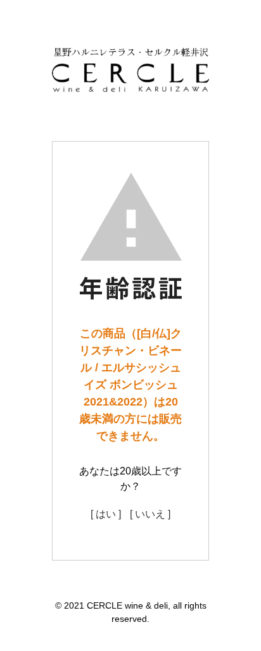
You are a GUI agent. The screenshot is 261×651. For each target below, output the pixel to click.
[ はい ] (106, 514)
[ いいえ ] (150, 514)
